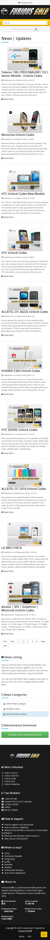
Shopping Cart (26, 2)
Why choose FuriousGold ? (16, 838)
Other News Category (16, 703)
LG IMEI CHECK (11, 548)
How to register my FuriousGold (18, 824)
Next (43, 641)
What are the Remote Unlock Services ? (22, 835)
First (5, 641)
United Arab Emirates (13, 870)
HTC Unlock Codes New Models (23, 194)
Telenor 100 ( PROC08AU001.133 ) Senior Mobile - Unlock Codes (24, 74)
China (6, 853)
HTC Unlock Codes (14, 253)
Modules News (13, 708)
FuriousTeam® (25, 930)
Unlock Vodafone (12, 784)
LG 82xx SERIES (11, 804)
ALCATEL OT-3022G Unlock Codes (24, 312)
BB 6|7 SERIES (11, 810)
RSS (29, 936)
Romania (8, 864)
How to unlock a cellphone (16, 827)
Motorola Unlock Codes (17, 135)
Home (21, 936)
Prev (13, 641)
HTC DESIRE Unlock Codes (19, 430)
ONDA (7, 807)
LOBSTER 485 (10, 798)
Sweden (8, 867)
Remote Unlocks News (16, 714)
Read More (8, 99)
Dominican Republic (13, 856)
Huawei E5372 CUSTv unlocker (18, 801)
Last (5, 645)
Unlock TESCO (10, 773)
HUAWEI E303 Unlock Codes (20, 371)
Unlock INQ (9, 781)
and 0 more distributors (15, 873)
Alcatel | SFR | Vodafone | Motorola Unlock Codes (19, 608)
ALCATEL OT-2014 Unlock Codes (23, 489)
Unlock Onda (10, 778)
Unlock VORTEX (11, 775)
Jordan (7, 861)
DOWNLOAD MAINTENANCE (25, 734)
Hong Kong (9, 859)
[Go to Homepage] (25, 12)
